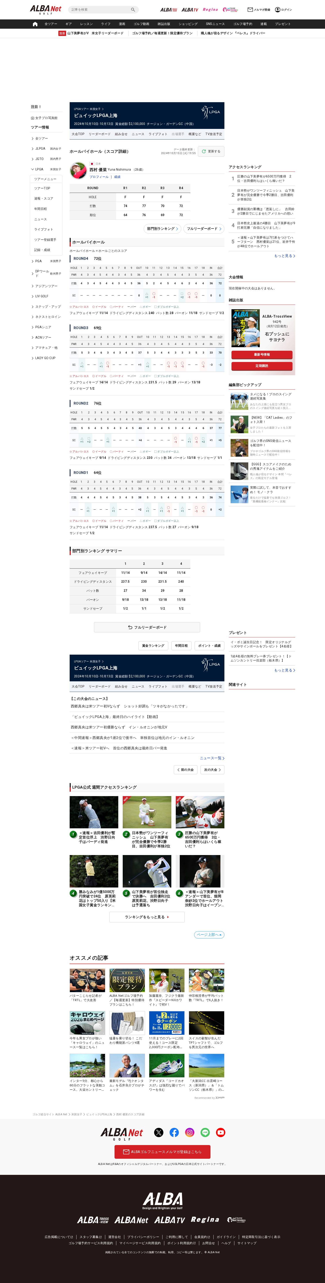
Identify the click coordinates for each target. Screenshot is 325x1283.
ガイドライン (226, 1237)
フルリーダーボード (202, 229)
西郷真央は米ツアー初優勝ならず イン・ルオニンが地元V (119, 727)
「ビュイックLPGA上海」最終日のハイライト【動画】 (115, 717)
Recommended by (205, 1097)
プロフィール (99, 177)
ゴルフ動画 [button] (141, 24)
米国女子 (76, 1114)
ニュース (40, 219)
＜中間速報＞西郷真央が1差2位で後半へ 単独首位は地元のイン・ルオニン (133, 738)
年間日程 (40, 209)
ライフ (106, 24)
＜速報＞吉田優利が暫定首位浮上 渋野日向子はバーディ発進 (97, 837)
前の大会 (187, 769)
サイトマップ (246, 1243)
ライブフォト (43, 229)
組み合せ (121, 134)
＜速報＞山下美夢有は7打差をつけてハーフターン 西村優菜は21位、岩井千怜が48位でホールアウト (266, 242)
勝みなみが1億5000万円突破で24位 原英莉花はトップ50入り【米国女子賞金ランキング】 (97, 901)
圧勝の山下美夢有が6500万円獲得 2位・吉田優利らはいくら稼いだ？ (203, 839)
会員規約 (200, 1237)
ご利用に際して (177, 1237)
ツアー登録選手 (45, 239)
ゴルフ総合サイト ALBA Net (49, 1114)
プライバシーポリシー (143, 1237)
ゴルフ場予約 (242, 24)
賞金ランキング (153, 645)
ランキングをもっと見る (145, 917)
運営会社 (114, 1237)
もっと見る (283, 256)
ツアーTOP (42, 188)
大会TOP (78, 134)
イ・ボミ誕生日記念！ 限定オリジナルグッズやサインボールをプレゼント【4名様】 (262, 644)
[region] (47, 245)
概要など (195, 134)
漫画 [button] (122, 24)
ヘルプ (226, 1243)
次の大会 (210, 769)
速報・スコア (43, 198)
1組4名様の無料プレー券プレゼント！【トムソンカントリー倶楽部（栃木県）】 (261, 658)
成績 (117, 177)
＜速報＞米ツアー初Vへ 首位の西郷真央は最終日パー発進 (119, 748)
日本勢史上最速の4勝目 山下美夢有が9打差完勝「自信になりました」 (266, 225)
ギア (68, 24)
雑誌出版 (164, 24)
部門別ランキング (160, 229)
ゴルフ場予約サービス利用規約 (91, 1243)
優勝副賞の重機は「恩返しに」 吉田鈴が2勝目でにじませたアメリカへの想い (265, 211)
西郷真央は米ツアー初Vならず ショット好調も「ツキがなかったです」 (130, 706)
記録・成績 (42, 250)
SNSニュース (215, 24)
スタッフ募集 (89, 1237)
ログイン (286, 9)
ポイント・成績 (209, 645)
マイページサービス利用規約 (140, 1243)
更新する (214, 151)
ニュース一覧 (211, 758)
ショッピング (188, 24)
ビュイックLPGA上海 (99, 1114)
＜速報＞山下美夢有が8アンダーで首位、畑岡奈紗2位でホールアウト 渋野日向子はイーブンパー (206, 901)
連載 (263, 24)
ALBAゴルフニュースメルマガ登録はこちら (166, 1152)
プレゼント (283, 24)
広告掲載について (57, 1237)
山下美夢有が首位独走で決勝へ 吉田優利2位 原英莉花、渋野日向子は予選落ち (153, 898)
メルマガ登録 (262, 9)
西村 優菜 (98, 169)
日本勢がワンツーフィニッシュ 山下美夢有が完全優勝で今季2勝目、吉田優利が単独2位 (151, 839)
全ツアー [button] (51, 24)
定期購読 (262, 365)
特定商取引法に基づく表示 (261, 1237)
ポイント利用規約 (180, 1243)
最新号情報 (262, 354)
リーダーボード (100, 134)
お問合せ (208, 1243)
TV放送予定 (213, 134)
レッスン (86, 24)
